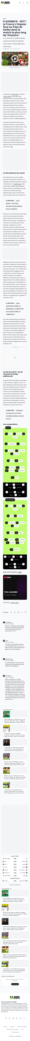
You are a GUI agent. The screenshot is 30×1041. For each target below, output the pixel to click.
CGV (22, 1029)
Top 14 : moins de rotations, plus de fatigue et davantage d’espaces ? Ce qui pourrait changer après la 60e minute (14, 763)
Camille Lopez (17, 184)
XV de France (14, 94)
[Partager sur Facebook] (14, 612)
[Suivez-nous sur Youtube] (16, 1018)
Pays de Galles (7, 96)
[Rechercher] (20, 2)
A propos (12, 1026)
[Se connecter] (23, 2)
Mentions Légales (22, 1026)
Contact (5, 1026)
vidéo (19, 572)
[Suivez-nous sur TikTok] (20, 1018)
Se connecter (15, 984)
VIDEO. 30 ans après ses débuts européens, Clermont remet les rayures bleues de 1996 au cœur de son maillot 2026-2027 (14, 735)
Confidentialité (15, 1032)
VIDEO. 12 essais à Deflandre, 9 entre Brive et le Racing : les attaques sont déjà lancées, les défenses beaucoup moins (15, 777)
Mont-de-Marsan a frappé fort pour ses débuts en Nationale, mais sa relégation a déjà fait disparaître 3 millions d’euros (14, 721)
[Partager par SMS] (22, 612)
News (4, 18)
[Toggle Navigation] (27, 2)
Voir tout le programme (15, 884)
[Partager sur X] (11, 612)
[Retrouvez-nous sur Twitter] (6, 1018)
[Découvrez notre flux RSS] (24, 1018)
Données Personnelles (12, 1029)
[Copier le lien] (25, 612)
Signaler (12, 623)
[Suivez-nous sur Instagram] (13, 1018)
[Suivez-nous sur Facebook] (9, 1018)
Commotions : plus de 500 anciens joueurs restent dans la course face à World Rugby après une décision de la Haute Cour (14, 791)
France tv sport (15, 602)
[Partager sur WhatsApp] (18, 612)
